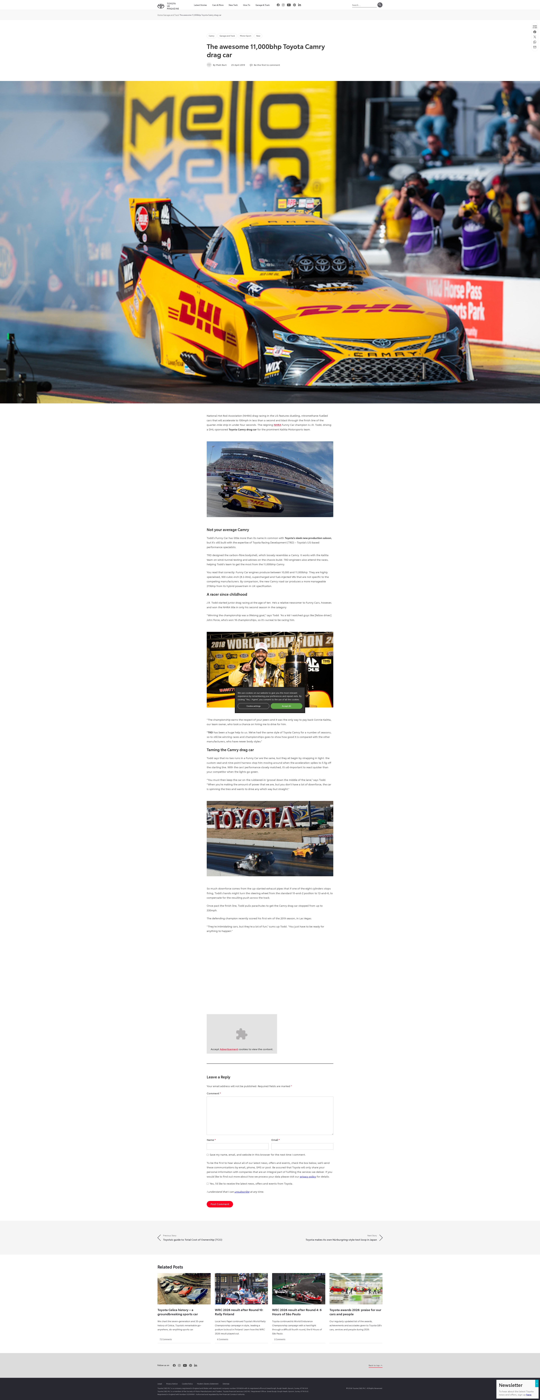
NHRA (277, 424)
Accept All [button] (286, 706)
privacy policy (308, 1176)
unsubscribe (241, 1191)
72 (166, 1339)
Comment (214, 1093)
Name (211, 1140)
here (528, 1394)
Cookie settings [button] (254, 706)
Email (275, 1140)
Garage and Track (171, 15)
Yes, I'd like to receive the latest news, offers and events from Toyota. (251, 1183)
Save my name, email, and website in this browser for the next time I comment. (258, 1154)
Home (160, 15)
